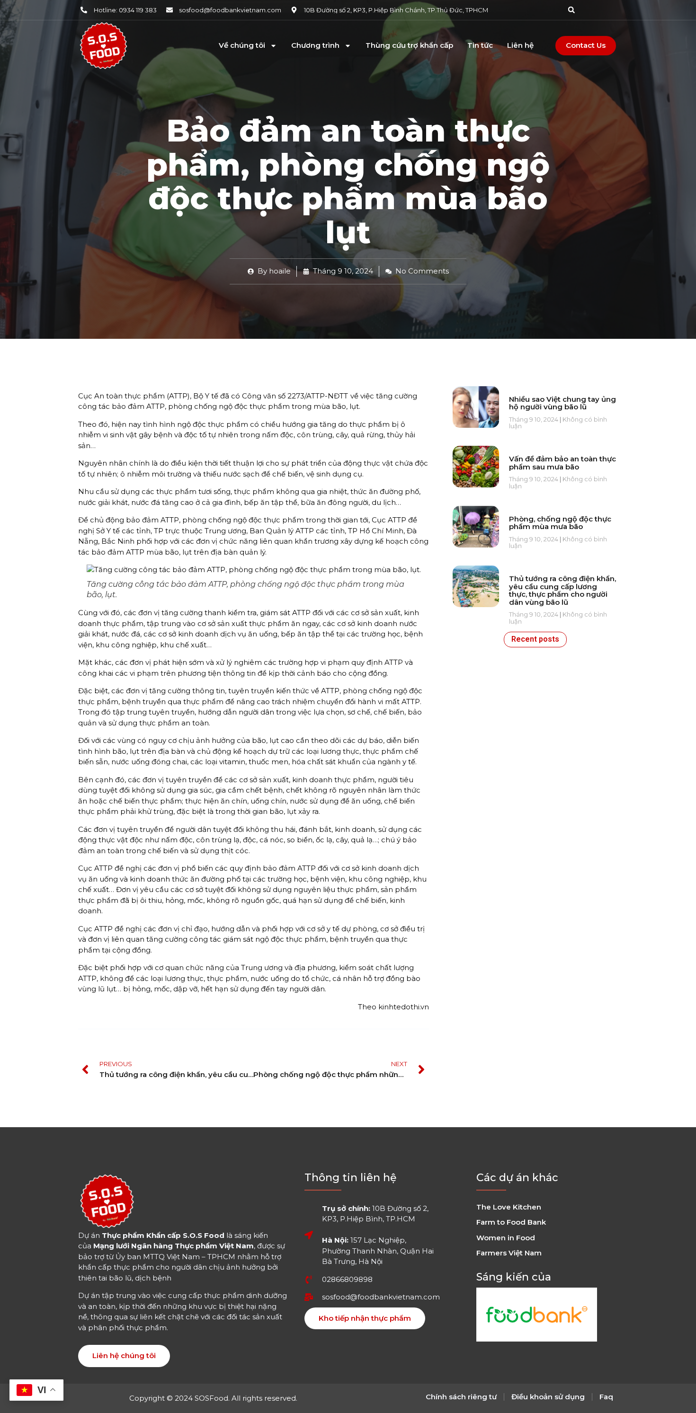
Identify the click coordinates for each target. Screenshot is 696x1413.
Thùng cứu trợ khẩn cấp (409, 46)
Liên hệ (520, 46)
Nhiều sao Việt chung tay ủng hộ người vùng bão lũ (562, 403)
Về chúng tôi (242, 46)
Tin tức (480, 46)
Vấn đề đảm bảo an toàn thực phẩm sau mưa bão (562, 462)
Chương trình (315, 46)
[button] (571, 10)
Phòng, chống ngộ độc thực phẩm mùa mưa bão (560, 522)
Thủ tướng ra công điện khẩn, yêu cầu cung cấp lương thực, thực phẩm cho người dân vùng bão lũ (562, 590)
